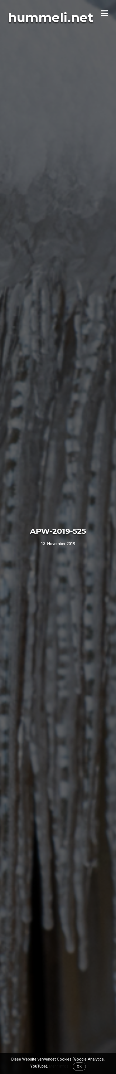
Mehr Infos (59, 1066)
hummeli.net (50, 17)
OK (79, 1066)
